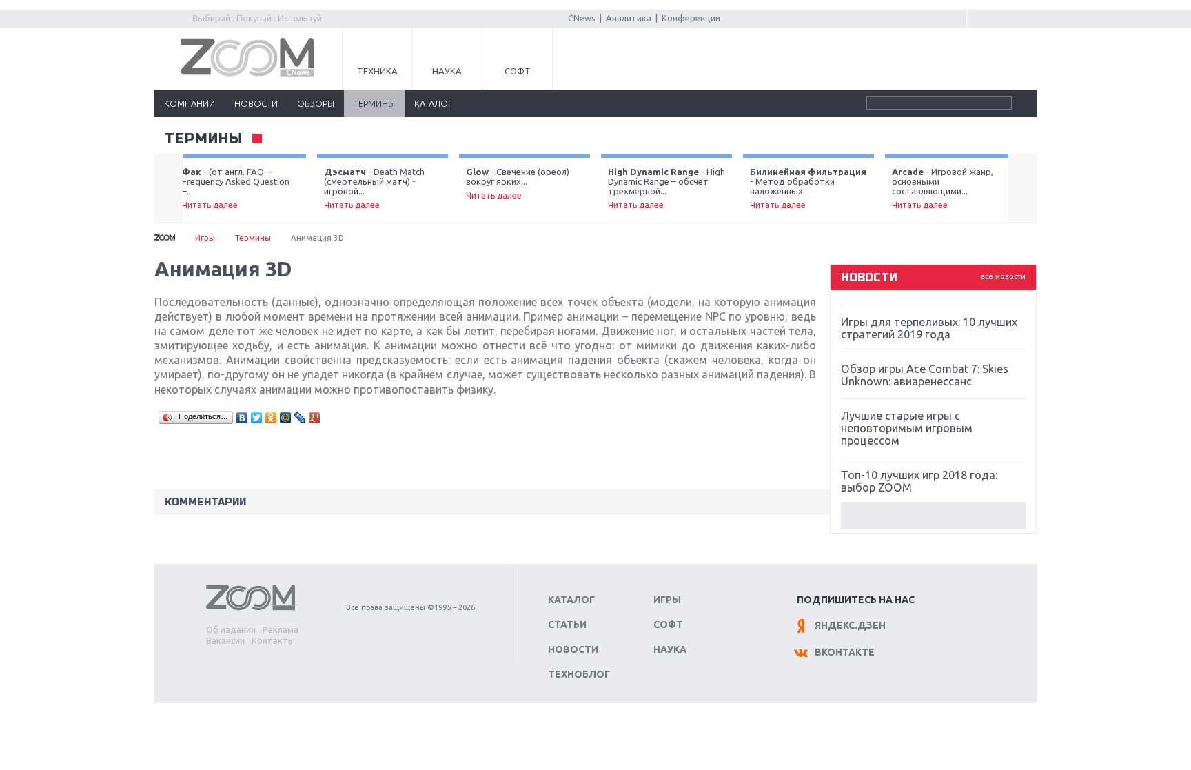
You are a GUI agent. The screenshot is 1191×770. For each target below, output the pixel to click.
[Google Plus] (314, 418)
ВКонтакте (845, 652)
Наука (447, 71)
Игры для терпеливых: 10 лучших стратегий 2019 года (929, 328)
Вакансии (225, 640)
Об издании (231, 629)
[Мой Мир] (285, 418)
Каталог (571, 599)
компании (189, 103)
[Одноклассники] (271, 418)
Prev (168, 188)
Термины (204, 139)
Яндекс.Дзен (850, 625)
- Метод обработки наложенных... (808, 188)
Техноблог (579, 674)
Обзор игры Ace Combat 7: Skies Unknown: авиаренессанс (924, 375)
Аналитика (628, 18)
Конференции (691, 18)
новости (256, 103)
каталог (433, 103)
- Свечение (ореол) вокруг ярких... (517, 183)
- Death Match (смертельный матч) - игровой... (374, 188)
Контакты (273, 640)
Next (1022, 188)
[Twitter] (257, 418)
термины (374, 103)
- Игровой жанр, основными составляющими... (942, 188)
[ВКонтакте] (242, 418)
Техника (377, 71)
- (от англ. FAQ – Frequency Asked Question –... (235, 188)
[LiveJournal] (300, 418)
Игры (205, 237)
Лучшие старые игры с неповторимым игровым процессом (907, 428)
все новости (1003, 276)
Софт (518, 71)
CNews (582, 18)
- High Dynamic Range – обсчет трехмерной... (666, 188)
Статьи (567, 624)
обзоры (315, 103)
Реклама (280, 629)
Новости (573, 649)
